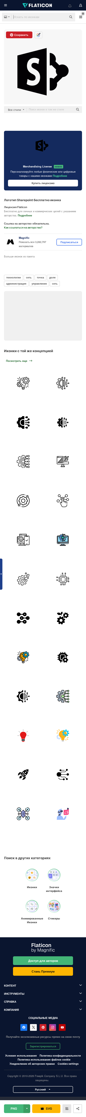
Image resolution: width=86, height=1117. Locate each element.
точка (40, 277)
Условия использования (21, 1055)
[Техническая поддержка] (23, 501)
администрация (16, 283)
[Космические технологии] (23, 775)
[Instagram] (52, 1027)
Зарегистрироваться (43, 1046)
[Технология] (23, 736)
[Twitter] (33, 1027)
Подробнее (60, 176)
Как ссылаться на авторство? (23, 227)
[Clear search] (62, 17)
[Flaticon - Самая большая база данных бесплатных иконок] (38, 5)
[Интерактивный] (63, 501)
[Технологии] (63, 383)
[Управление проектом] (23, 383)
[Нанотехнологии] (23, 618)
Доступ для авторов (43, 960)
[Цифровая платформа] (23, 540)
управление (39, 283)
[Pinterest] (43, 1027)
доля (52, 277)
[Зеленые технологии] (63, 618)
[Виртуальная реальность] (63, 814)
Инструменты (14, 994)
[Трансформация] (63, 462)
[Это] (63, 540)
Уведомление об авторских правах (32, 1063)
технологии (13, 277)
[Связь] (23, 422)
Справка (10, 1001)
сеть (29, 277)
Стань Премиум (43, 971)
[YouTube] (62, 1027)
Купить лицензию (43, 183)
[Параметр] (63, 657)
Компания (11, 1010)
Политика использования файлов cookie (44, 1059)
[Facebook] (23, 1027)
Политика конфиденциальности (60, 1055)
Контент (10, 985)
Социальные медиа (43, 1018)
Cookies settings (68, 1063)
